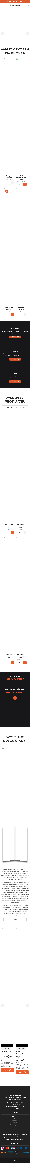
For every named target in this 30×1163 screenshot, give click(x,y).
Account (15, 1122)
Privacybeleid (15, 1126)
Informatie (3, 1043)
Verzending (15, 1120)
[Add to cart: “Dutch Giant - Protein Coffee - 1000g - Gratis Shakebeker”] (12, 532)
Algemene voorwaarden (15, 1124)
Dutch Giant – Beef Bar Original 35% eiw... (21, 177)
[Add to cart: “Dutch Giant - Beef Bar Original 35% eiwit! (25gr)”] (24, 184)
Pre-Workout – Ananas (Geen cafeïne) (8, 307)
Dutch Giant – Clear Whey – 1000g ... (21, 307)
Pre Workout (15, 38)
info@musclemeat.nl (16, 1099)
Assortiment (15, 337)
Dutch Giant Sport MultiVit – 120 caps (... (8, 656)
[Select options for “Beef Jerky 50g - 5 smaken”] (12, 182)
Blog (15, 1118)
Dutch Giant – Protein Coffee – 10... (8, 526)
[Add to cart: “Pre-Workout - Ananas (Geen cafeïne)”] (12, 314)
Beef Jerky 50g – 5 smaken (8, 176)
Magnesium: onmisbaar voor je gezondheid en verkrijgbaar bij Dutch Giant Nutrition (15, 1138)
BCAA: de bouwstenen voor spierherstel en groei (15, 1136)
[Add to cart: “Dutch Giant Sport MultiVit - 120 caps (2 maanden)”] (12, 662)
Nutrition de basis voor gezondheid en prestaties (7, 1055)
